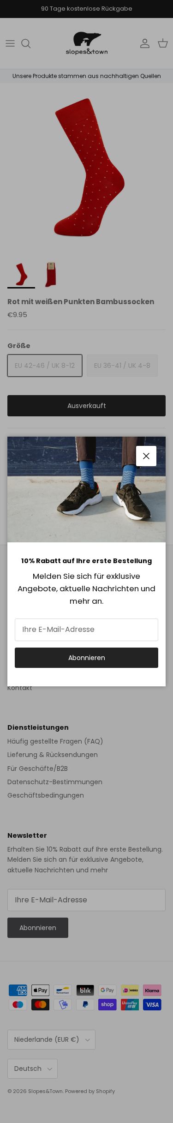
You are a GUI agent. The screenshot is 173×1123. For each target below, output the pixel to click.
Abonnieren (86, 657)
